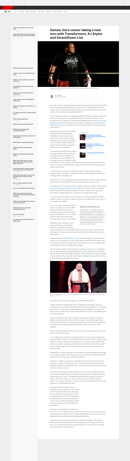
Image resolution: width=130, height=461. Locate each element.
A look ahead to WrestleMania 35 (95, 152)
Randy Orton (66, 238)
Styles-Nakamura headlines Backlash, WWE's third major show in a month (95, 136)
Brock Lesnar (91, 125)
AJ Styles (61, 300)
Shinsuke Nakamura (58, 123)
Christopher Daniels (97, 320)
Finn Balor (103, 120)
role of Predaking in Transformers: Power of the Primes (69, 188)
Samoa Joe (61, 105)
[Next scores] (125, 3)
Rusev (72, 238)
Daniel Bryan (92, 251)
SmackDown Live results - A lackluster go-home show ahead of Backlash (95, 145)
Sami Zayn (67, 309)
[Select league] (8, 3)
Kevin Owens (59, 309)
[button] (121, 8)
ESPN (7, 8)
